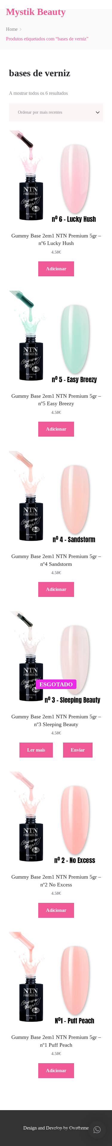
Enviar (78, 749)
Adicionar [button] (56, 268)
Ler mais (36, 749)
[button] (97, 1130)
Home (12, 29)
